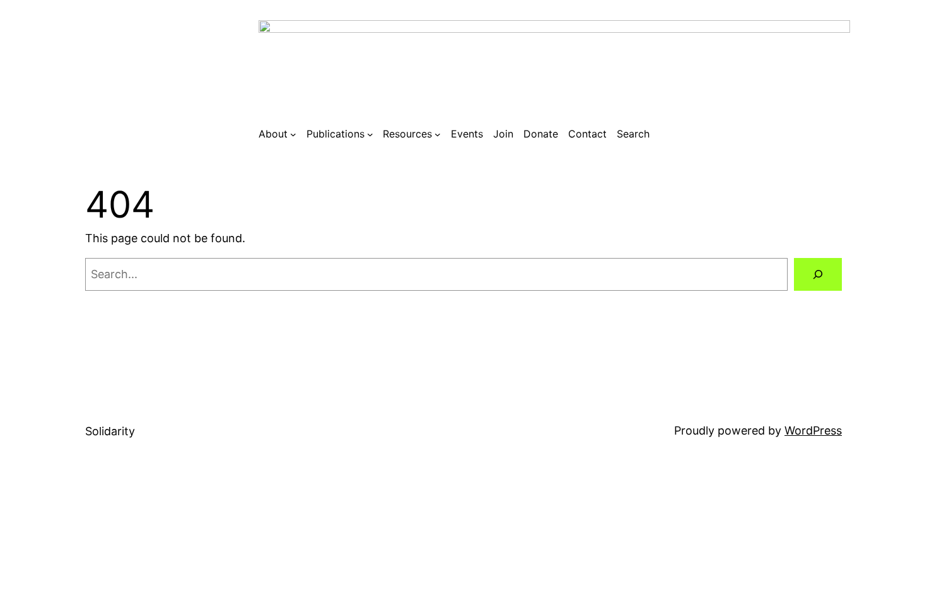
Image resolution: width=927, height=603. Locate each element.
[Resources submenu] (437, 134)
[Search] (818, 274)
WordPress (813, 430)
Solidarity (110, 431)
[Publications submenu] (370, 134)
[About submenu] (293, 134)
